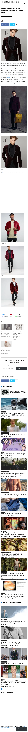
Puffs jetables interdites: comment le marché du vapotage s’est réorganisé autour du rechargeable (13, 474)
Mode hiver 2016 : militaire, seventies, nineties (17, 333)
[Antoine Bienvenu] (2, 21)
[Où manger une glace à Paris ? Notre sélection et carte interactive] (14, 544)
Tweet (15, 314)
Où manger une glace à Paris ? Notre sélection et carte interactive (12, 555)
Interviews (3, 531)
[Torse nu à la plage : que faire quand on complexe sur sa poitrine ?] (14, 485)
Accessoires (4, 411)
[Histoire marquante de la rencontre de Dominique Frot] (14, 425)
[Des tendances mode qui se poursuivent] (6, 327)
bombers (9, 77)
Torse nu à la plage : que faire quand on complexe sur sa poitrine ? (13, 495)
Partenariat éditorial (5, 471)
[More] (16, 24)
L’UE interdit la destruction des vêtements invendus (11, 514)
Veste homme (9, 16)
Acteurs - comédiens (5, 432)
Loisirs (3, 452)
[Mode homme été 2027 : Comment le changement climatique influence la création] (14, 612)
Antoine (11, 395)
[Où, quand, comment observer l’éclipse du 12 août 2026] (14, 444)
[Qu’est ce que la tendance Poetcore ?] (14, 654)
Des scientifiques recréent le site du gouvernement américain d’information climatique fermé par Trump (13, 596)
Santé (11, 389)
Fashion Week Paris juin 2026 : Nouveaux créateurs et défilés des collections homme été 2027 (12, 643)
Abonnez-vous (21, 368)
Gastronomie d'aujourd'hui (6, 552)
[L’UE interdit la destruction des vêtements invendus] (14, 504)
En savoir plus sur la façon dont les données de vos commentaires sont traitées (13, 728)
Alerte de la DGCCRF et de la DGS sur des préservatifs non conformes (18, 392)
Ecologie (3, 512)
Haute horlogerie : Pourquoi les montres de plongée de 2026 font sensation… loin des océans (14, 415)
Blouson (3, 16)
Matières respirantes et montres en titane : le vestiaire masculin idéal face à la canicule (13, 575)
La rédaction (3, 478)
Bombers (6, 376)
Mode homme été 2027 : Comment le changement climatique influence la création (13, 622)
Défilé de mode (4, 619)
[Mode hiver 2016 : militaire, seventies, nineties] (18, 327)
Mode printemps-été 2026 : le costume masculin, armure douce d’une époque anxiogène (13, 682)
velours (11, 376)
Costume (3, 679)
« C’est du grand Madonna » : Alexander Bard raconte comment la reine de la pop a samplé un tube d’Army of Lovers (13, 534)
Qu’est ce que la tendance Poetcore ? (13, 663)
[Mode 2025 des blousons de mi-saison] (6, 344)
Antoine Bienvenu (8, 21)
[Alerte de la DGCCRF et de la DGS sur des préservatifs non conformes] (5, 392)
